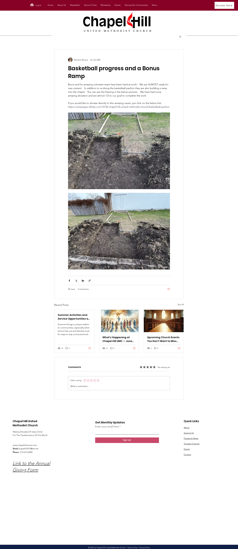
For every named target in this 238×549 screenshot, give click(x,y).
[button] (106, 5)
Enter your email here (107, 426)
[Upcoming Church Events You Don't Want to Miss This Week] (164, 321)
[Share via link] (89, 280)
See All (181, 304)
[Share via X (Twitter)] (76, 280)
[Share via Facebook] (69, 280)
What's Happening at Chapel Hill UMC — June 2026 (117, 339)
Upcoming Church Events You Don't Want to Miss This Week (163, 339)
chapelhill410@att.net (28, 448)
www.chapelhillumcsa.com (25, 445)
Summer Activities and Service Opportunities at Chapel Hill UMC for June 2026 (73, 317)
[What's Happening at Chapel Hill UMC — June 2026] (119, 321)
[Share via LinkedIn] (83, 280)
